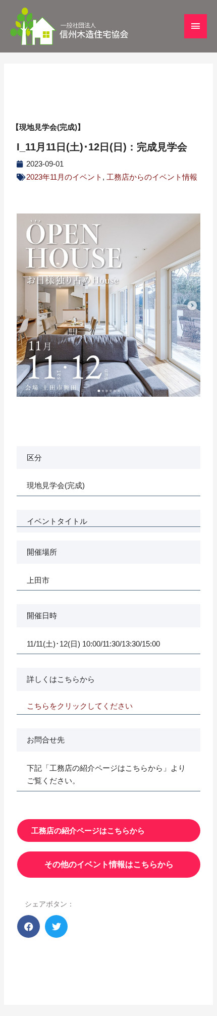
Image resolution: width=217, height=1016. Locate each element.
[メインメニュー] (195, 26)
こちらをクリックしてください (80, 706)
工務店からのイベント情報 (151, 177)
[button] (28, 926)
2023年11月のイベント (64, 177)
